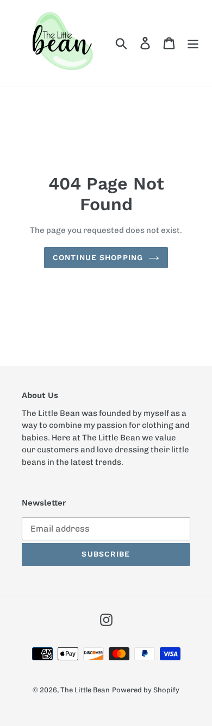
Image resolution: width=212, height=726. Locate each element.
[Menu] (193, 43)
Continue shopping (98, 257)
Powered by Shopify (145, 690)
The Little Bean (85, 690)
